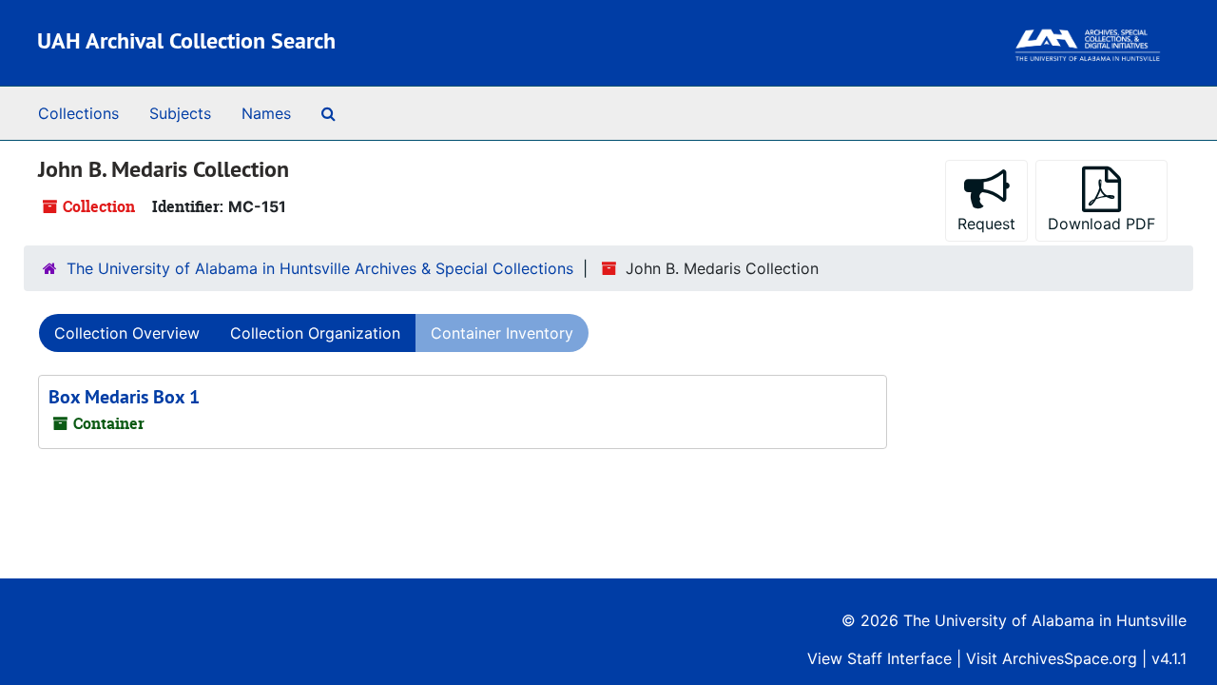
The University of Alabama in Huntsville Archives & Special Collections (320, 268)
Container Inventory (502, 332)
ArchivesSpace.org (1069, 658)
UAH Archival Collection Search (186, 40)
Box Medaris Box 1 (124, 396)
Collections (78, 113)
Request (986, 223)
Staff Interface (899, 658)
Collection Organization (315, 332)
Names (266, 113)
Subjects (180, 113)
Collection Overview (127, 332)
